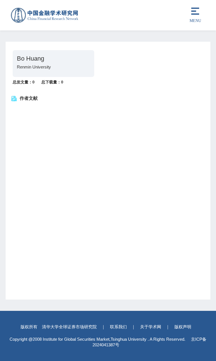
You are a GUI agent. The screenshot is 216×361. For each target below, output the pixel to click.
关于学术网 (150, 326)
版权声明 (182, 326)
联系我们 (118, 326)
